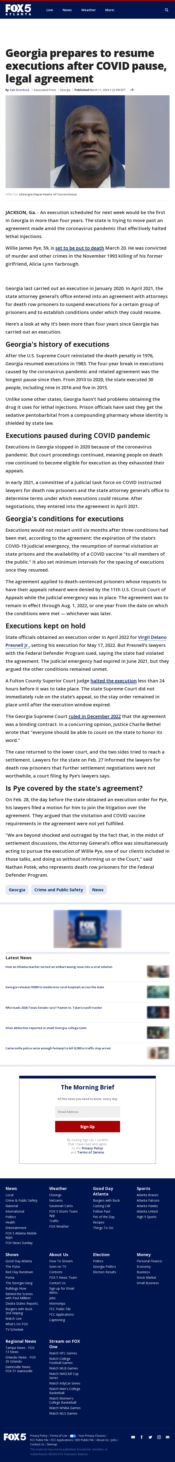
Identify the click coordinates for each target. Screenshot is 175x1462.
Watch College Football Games (61, 1360)
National (11, 1206)
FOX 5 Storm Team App (63, 1213)
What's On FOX (16, 1324)
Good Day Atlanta (103, 1191)
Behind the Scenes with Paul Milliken (19, 1296)
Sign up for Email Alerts (61, 1290)
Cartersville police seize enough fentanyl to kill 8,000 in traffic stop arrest (58, 1048)
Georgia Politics (104, 1266)
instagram (159, 1437)
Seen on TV (57, 1266)
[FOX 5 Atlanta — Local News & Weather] (20, 9)
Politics (10, 1217)
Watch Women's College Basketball (62, 1400)
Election (101, 1254)
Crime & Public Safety (21, 1200)
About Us (58, 1254)
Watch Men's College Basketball (64, 1391)
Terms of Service (90, 1152)
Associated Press (45, 90)
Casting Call (101, 1206)
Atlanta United (147, 1211)
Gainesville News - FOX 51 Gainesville (19, 1369)
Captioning (57, 1320)
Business (143, 1272)
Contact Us (57, 1283)
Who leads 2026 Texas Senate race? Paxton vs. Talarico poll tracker (53, 1008)
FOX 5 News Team (63, 1277)
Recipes (98, 1222)
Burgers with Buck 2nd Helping (18, 1311)
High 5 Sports (147, 1217)
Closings (55, 1195)
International (14, 1211)
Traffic (54, 1221)
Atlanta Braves (147, 1195)
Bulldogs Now (15, 1288)
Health (10, 1222)
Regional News (20, 1341)
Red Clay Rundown (19, 1272)
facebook (141, 1437)
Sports (143, 1188)
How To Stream (61, 1261)
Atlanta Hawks (147, 1206)
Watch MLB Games (63, 1368)
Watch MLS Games (63, 1413)
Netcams (56, 1200)
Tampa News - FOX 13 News (19, 1349)
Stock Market (146, 1277)
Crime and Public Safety (58, 889)
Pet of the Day (104, 1217)
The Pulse (12, 1266)
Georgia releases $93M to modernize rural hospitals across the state (54, 987)
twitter (150, 1437)
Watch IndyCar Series (64, 1383)
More (109, 10)
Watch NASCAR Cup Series (64, 1375)
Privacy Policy (92, 1148)
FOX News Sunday (19, 1243)
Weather (58, 1188)
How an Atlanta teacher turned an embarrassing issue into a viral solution (58, 967)
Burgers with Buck (106, 1200)
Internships (57, 1303)
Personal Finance (149, 1261)
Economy (144, 1266)
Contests (55, 1272)
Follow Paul (101, 1211)
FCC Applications (61, 1314)
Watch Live (13, 1318)
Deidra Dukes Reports (21, 1303)
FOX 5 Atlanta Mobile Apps (21, 1235)
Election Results (104, 1272)
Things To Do (103, 1228)
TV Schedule (14, 1329)
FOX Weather (59, 1226)
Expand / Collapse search (167, 10)
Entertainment (15, 1228)
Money (144, 1254)
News (97, 889)
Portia (9, 1277)
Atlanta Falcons (148, 1200)
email (167, 1437)
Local (9, 1195)
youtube (133, 1437)
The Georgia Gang (18, 1283)
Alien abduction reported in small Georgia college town (46, 1028)
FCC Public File (60, 1309)
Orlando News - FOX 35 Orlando (20, 1359)
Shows (11, 1254)
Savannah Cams (61, 1206)
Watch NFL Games (63, 1353)
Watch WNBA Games (65, 1408)
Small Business (148, 1283)
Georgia (65, 90)
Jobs (52, 1298)
